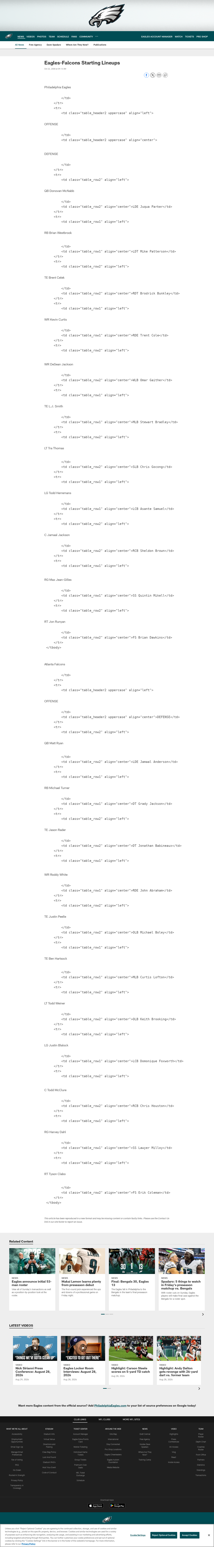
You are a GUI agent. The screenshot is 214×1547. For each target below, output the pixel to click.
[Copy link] (165, 75)
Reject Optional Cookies (163, 1535)
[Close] (209, 1535)
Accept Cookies (189, 1535)
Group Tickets (80, 1460)
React (173, 1457)
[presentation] (203, 1314)
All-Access (173, 1447)
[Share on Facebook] (146, 76)
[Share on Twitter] (152, 76)
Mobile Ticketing (80, 1447)
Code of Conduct (49, 1472)
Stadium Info (49, 1434)
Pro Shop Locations (113, 1449)
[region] (107, 1535)
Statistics (201, 1465)
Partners (200, 1460)
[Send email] (159, 76)
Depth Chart (201, 1442)
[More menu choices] (96, 36)
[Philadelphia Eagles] (107, 1520)
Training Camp (145, 1460)
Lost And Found (49, 1457)
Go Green (17, 1470)
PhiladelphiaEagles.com (110, 1405)
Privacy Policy (17, 1480)
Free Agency (145, 1439)
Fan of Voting (17, 1460)
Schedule (80, 1480)
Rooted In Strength (17, 1475)
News (145, 1429)
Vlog (174, 1452)
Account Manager (80, 1434)
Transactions (201, 1475)
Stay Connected (113, 1444)
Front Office (201, 1455)
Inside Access (174, 1462)
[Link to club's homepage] (9, 36)
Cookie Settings (138, 1535)
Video (174, 1429)
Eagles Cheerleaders (113, 1454)
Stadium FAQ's (49, 1462)
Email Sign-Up (17, 1447)
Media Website (113, 1467)
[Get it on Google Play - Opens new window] (117, 1507)
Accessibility (17, 1434)
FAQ (17, 1465)
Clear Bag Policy (49, 1452)
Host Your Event (49, 1467)
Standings (201, 1470)
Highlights (174, 1434)
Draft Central (145, 1434)
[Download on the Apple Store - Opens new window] (96, 1506)
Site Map (113, 1434)
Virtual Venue (49, 1439)
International (113, 1439)
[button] (103, 1314)
